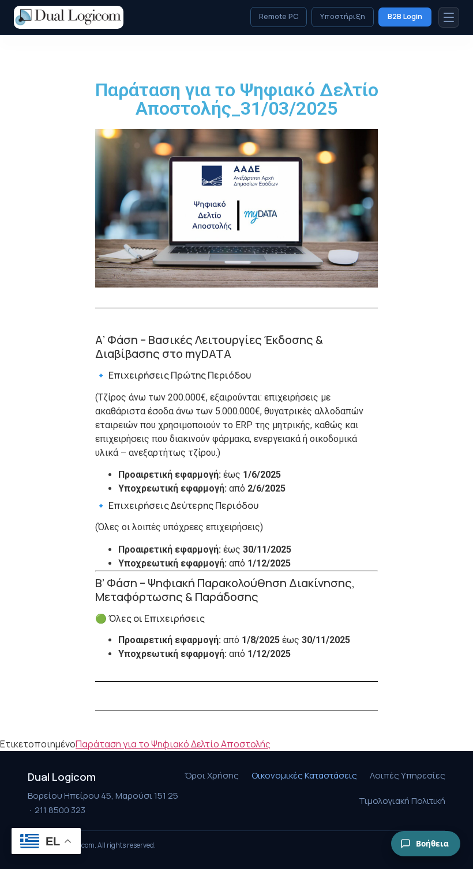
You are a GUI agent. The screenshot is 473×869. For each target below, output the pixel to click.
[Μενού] (448, 17)
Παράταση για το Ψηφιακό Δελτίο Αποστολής (173, 744)
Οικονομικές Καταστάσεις (304, 775)
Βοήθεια (432, 843)
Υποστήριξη (342, 16)
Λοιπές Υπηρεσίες (407, 775)
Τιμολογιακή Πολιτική (402, 801)
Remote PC (278, 16)
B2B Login (405, 16)
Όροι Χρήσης (212, 775)
